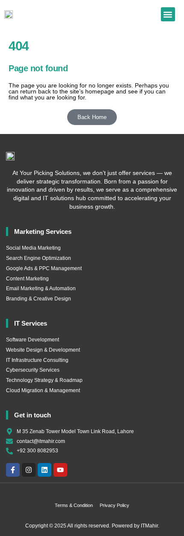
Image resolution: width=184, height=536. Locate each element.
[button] (168, 14)
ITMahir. (150, 526)
